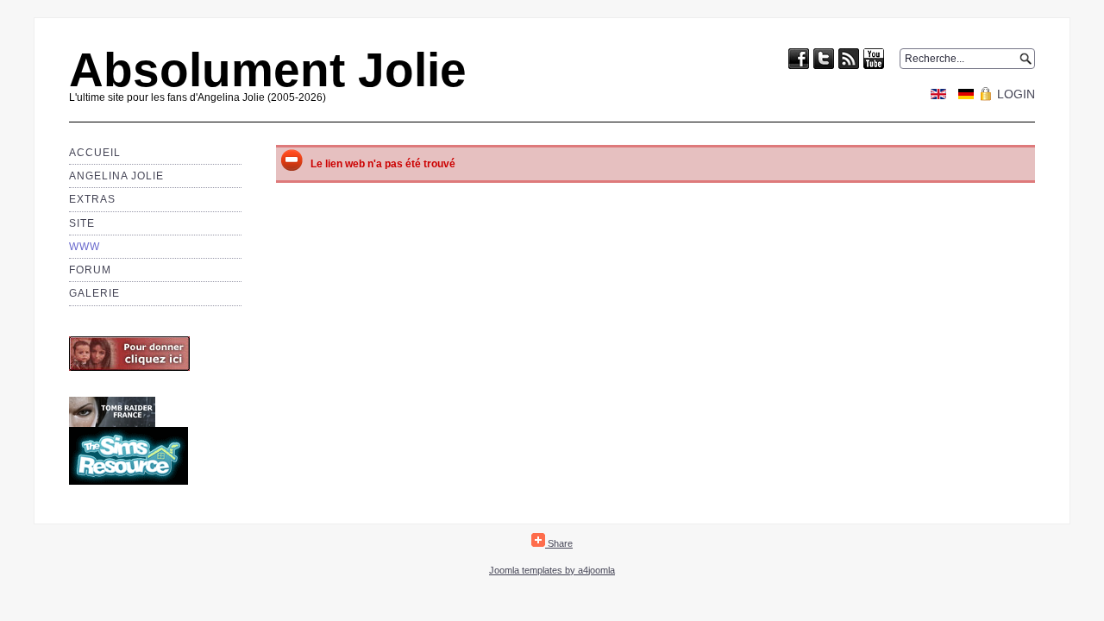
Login (1016, 94)
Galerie (94, 293)
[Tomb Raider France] (112, 423)
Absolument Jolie (268, 70)
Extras (92, 199)
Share (559, 543)
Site (82, 223)
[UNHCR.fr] (129, 367)
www (84, 247)
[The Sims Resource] (128, 481)
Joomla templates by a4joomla (552, 570)
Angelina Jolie (116, 176)
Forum (90, 270)
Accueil (95, 153)
